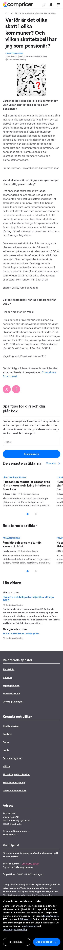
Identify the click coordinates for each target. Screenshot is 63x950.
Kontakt (7, 734)
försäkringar (10, 895)
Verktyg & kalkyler (13, 702)
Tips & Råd (11, 13)
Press (6, 742)
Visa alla (51, 463)
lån (33, 895)
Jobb (6, 750)
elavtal (22, 895)
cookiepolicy (29, 926)
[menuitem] (18, 5)
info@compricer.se (22, 867)
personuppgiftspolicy (15, 929)
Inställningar (16, 942)
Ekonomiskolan (11, 694)
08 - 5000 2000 (30, 864)
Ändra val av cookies (14, 791)
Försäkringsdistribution (16, 774)
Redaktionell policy (14, 782)
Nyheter (7, 677)
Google (54, 916)
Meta (46, 916)
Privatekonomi (14, 53)
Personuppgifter (12, 758)
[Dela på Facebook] (16, 389)
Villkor (6, 766)
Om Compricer (11, 726)
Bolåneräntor (17, 477)
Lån (5, 477)
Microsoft (25, 919)
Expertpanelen (11, 685)
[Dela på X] (7, 389)
